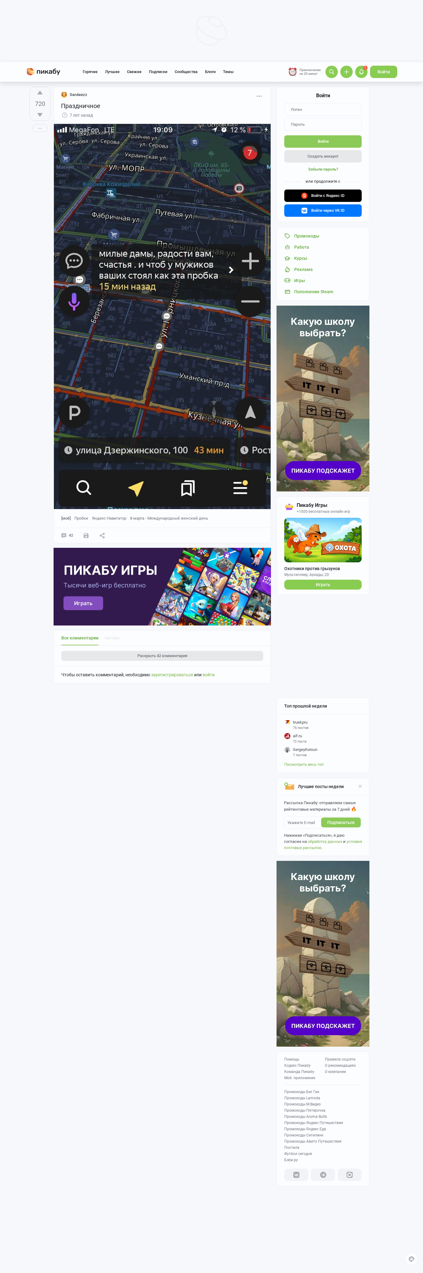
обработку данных (325, 841)
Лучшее (112, 71)
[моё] (66, 518)
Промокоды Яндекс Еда (305, 1129)
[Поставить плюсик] (40, 93)
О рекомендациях (340, 1065)
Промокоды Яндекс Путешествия (313, 1123)
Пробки (81, 518)
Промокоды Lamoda (302, 1098)
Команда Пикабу (299, 1072)
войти (209, 674)
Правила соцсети (340, 1059)
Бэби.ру (291, 1160)
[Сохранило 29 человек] (86, 535)
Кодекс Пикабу (297, 1065)
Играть (323, 584)
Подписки (158, 71)
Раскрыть (162, 655)
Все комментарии (79, 637)
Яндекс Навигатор (109, 518)
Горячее (90, 71)
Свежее (134, 71)
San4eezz (78, 94)
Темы (228, 71)
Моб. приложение (299, 1078)
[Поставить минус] (40, 115)
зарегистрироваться (172, 674)
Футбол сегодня (298, 1154)
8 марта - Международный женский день (169, 518)
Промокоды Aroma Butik (305, 1116)
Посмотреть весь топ (304, 764)
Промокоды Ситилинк (303, 1135)
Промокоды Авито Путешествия (313, 1141)
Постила (291, 1147)
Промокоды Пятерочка (304, 1110)
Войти (383, 71)
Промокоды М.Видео (302, 1104)
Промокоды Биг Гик (301, 1092)
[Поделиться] (102, 535)
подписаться (341, 822)
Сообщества (186, 71)
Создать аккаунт (322, 156)
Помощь (291, 1059)
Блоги (210, 71)
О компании (335, 1072)
